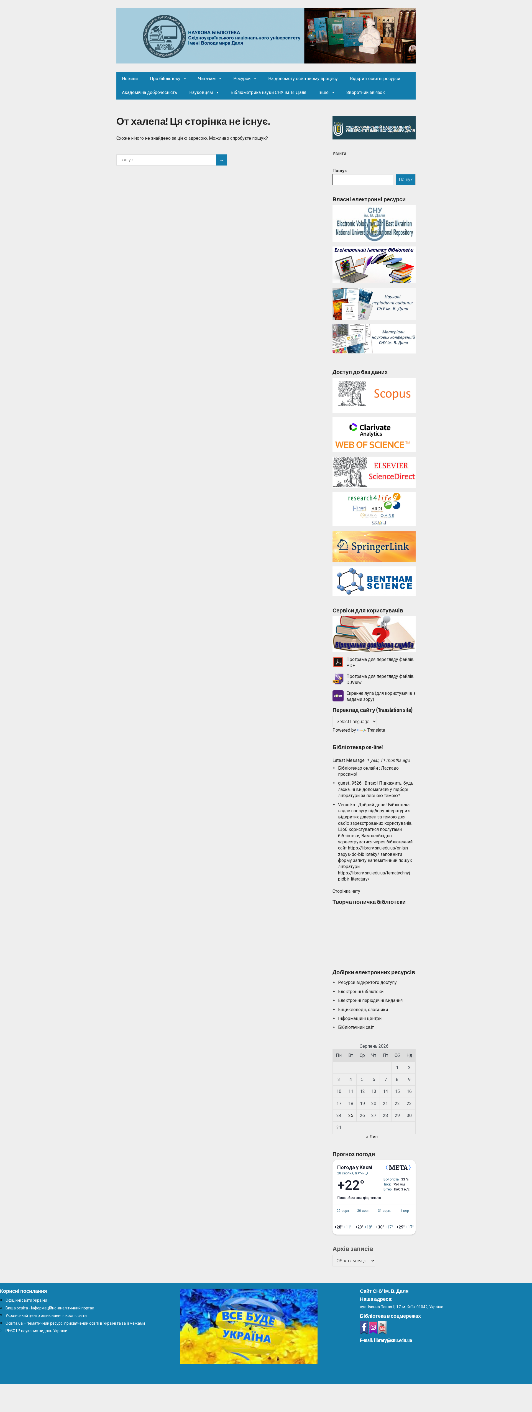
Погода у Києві (354, 1167)
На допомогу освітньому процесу (303, 78)
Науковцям (201, 92)
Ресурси (241, 78)
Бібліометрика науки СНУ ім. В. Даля (268, 92)
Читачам (207, 78)
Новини (130, 78)
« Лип (372, 1136)
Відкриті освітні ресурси (375, 78)
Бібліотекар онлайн (358, 768)
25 (350, 1115)
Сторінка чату (346, 891)
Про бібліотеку (165, 78)
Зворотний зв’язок (365, 92)
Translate (376, 730)
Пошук (339, 170)
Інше (323, 92)
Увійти (339, 153)
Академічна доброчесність (149, 92)
